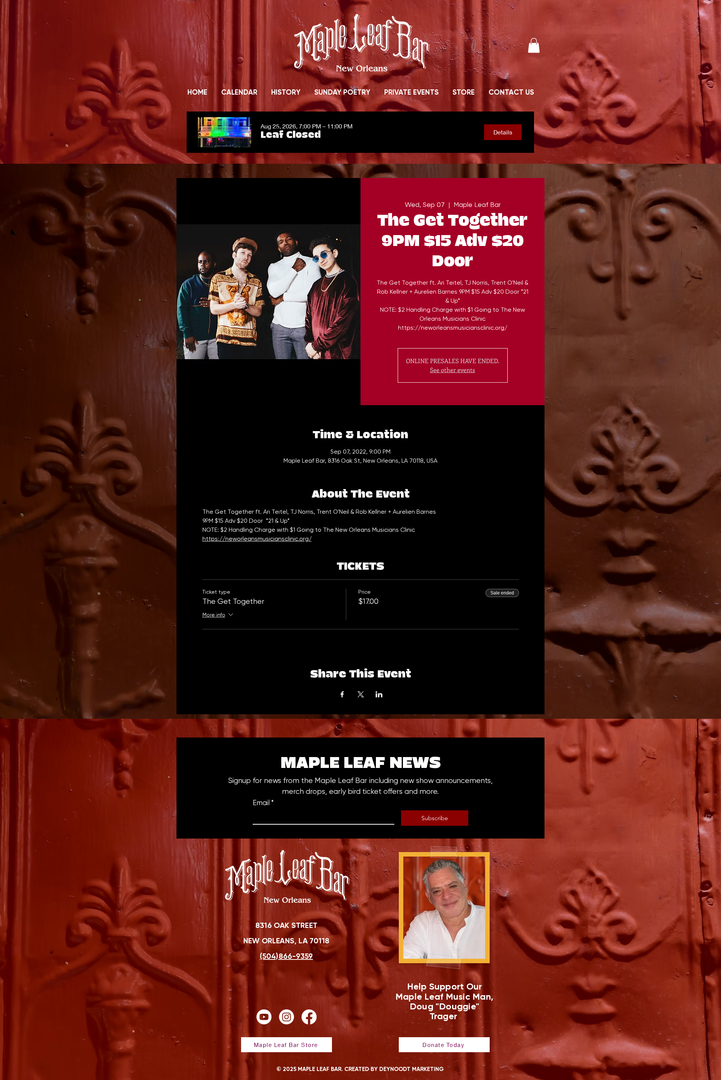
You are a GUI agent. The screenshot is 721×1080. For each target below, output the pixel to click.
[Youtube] (264, 1016)
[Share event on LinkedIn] (379, 694)
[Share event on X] (360, 694)
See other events (452, 370)
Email (263, 803)
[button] (534, 45)
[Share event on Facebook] (342, 694)
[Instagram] (286, 1016)
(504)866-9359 (286, 956)
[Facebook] (309, 1016)
